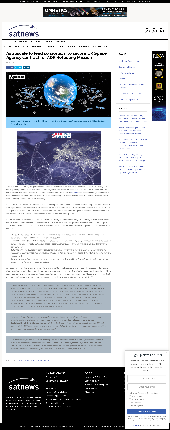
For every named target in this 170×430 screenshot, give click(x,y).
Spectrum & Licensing (55, 403)
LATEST (6, 42)
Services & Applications (129, 99)
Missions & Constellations (129, 61)
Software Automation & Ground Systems (63, 399)
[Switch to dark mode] (147, 30)
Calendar (48, 42)
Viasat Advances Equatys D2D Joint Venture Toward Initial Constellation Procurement (132, 131)
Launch (122, 79)
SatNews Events (20, 42)
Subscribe (60, 42)
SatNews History (92, 381)
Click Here (136, 425)
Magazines (35, 42)
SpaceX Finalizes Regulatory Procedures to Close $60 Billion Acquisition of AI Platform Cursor (132, 119)
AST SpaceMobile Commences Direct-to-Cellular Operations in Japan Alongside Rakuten (132, 169)
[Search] (161, 30)
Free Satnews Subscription (96, 384)
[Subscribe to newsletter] (154, 30)
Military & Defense (48, 360)
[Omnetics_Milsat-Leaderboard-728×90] (85, 16)
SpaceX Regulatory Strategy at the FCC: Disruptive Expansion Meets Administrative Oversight (132, 157)
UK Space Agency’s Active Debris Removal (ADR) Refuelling (77, 121)
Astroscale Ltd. (17, 121)
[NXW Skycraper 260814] (159, 119)
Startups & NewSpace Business (59, 407)
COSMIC (75, 193)
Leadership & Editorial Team (97, 377)
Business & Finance (127, 67)
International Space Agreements (28, 360)
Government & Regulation (130, 94)
